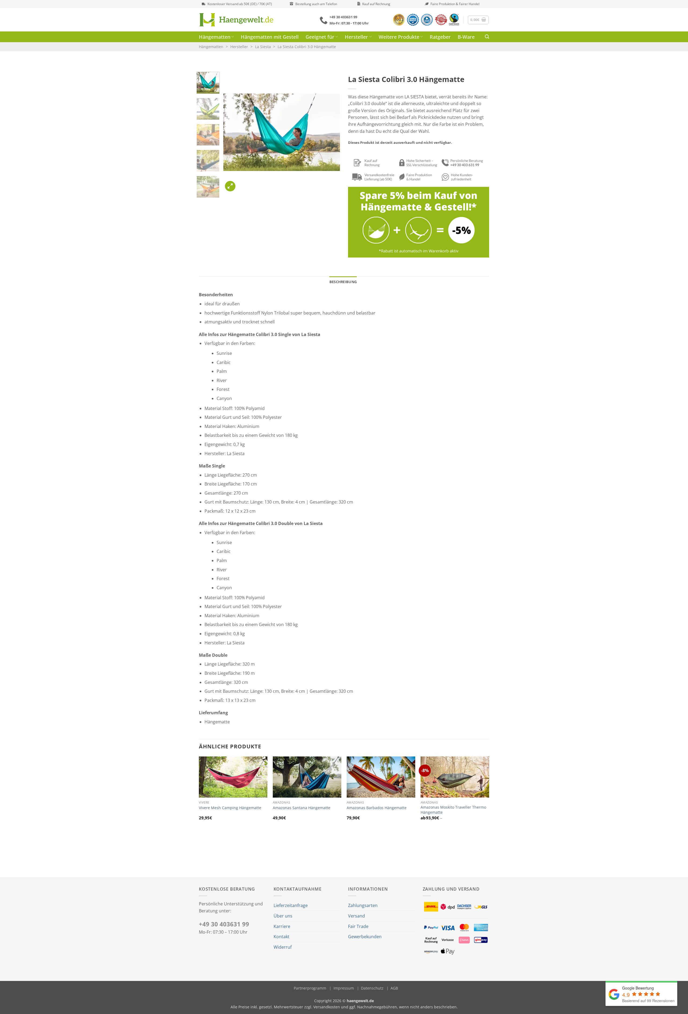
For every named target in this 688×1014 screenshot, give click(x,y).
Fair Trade (358, 926)
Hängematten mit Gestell (270, 37)
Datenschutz (372, 988)
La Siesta (263, 46)
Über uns (283, 916)
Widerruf (283, 947)
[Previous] (232, 132)
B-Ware (466, 37)
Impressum (344, 988)
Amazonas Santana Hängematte (301, 807)
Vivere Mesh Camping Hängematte (230, 807)
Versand (356, 916)
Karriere (282, 926)
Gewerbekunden (365, 937)
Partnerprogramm (310, 988)
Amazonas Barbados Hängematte (377, 807)
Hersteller (356, 37)
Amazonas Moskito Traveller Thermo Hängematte (453, 810)
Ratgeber (440, 37)
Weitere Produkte (399, 37)
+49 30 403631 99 (224, 924)
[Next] (331, 132)
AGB (394, 988)
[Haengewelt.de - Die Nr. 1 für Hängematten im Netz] (244, 19)
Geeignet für (320, 37)
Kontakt (281, 937)
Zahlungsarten (363, 905)
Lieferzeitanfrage (291, 905)
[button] (478, 20)
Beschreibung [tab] (343, 281)
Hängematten (214, 37)
